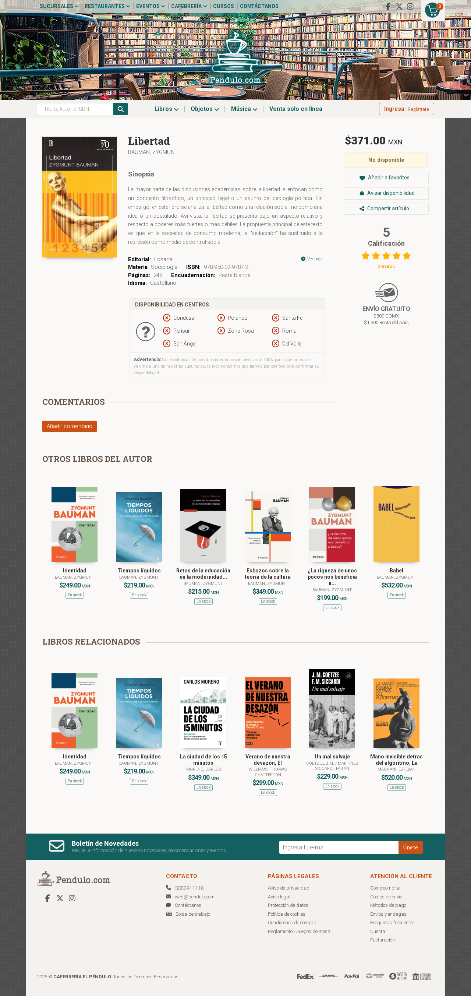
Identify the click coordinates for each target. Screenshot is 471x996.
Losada (163, 259)
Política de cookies (286, 914)
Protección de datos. (288, 905)
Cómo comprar (385, 888)
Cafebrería (187, 6)
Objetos (202, 108)
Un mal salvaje (332, 757)
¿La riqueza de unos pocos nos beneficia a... (332, 577)
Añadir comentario (69, 426)
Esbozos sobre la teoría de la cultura (268, 574)
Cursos (223, 6)
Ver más (314, 259)
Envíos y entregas (388, 914)
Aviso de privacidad (288, 888)
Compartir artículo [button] (387, 208)
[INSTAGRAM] (410, 6)
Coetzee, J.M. (320, 763)
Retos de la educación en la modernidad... (203, 574)
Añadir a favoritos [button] (388, 177)
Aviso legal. (279, 896)
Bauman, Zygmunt (153, 152)
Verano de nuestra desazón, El (267, 760)
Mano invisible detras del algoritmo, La (396, 760)
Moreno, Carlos (203, 769)
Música (241, 108)
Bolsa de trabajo (193, 914)
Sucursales (57, 6)
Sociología (164, 267)
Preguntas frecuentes (392, 922)
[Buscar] (120, 109)
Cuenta (377, 931)
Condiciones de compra (292, 922)
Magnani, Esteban (396, 769)
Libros (164, 108)
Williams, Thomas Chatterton (268, 772)
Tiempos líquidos (139, 571)
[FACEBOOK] (388, 6)
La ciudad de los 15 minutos (203, 760)
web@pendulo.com (195, 896)
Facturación (382, 940)
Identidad (74, 571)
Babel (396, 571)
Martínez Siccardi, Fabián (336, 766)
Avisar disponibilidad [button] (390, 193)
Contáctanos (259, 6)
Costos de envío (386, 896)
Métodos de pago (388, 905)
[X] (399, 6)
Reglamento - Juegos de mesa (299, 931)
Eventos (148, 6)
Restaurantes (105, 6)
